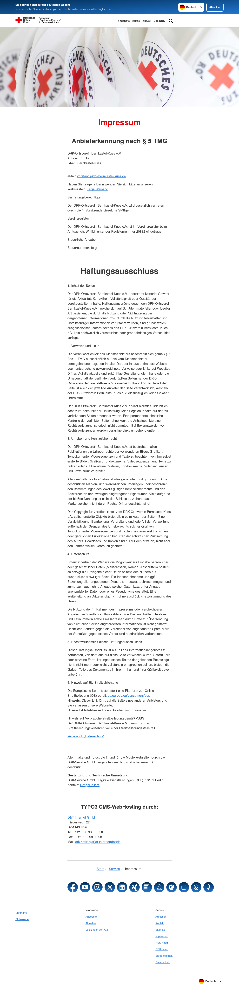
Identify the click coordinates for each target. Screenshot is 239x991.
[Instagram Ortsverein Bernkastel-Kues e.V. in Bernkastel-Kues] (97, 887)
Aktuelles (91, 923)
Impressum (161, 936)
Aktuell (146, 21)
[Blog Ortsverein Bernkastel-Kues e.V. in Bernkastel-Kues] (147, 887)
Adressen (160, 916)
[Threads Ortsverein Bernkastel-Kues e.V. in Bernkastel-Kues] (196, 887)
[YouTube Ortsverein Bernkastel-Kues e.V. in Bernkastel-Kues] (85, 887)
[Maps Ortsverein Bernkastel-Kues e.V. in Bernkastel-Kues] (159, 887)
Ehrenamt (21, 913)
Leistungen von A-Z (97, 929)
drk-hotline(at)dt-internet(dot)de (97, 841)
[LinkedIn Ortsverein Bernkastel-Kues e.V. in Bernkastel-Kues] (122, 887)
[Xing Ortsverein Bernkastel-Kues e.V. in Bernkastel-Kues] (134, 887)
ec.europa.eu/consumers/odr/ (129, 695)
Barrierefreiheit (164, 955)
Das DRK (159, 21)
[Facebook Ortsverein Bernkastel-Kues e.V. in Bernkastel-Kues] (72, 887)
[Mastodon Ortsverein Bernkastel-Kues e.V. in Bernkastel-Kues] (171, 887)
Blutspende (22, 919)
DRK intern (161, 949)
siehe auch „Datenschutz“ (85, 736)
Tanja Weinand (97, 189)
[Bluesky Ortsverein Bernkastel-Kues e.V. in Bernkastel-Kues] (184, 887)
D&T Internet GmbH (81, 817)
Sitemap (160, 929)
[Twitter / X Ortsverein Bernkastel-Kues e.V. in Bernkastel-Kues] (110, 887)
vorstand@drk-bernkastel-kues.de (101, 176)
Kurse (136, 21)
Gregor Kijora (90, 784)
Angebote (124, 21)
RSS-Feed (161, 942)
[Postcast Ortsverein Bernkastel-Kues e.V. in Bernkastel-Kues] (208, 887)
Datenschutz (162, 962)
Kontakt (159, 923)
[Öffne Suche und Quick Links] (170, 20)
